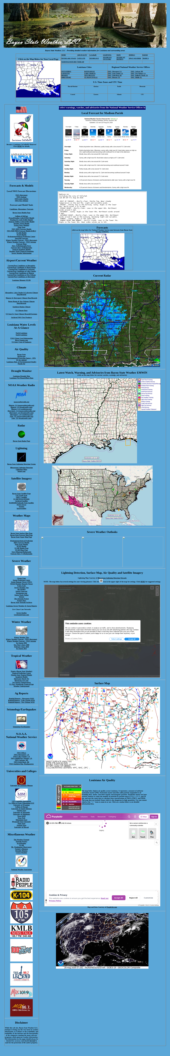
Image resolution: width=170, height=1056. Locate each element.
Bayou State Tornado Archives (21, 602)
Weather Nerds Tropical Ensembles (21, 251)
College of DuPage (21, 216)
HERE (19, 146)
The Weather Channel (21, 840)
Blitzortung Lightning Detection (21, 468)
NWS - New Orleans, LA (138, 73)
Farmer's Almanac (21, 849)
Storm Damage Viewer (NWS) (21, 582)
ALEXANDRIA (66, 71)
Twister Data (21, 601)
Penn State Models (21, 544)
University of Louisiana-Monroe (21, 785)
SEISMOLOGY (94, 58)
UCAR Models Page (21, 548)
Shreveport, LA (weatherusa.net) (21, 415)
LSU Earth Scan (21, 495)
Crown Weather (21, 853)
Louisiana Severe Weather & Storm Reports (21, 606)
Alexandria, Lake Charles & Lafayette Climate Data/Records (21, 293)
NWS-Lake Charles (21, 199)
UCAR (21, 845)
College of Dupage (21, 807)
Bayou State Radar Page (21, 441)
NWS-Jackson (21, 197)
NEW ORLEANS (89, 75)
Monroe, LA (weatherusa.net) (21, 409)
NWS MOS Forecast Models (21, 229)
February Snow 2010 (21, 647)
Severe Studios (21, 613)
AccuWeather (21, 843)
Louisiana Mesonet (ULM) (21, 280)
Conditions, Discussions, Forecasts (21, 209)
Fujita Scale (21, 586)
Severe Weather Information (21, 253)
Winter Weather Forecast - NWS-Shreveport (21, 240)
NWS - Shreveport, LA (115, 71)
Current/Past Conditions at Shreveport (21, 277)
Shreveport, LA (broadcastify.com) (21, 413)
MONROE (64, 75)
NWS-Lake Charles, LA (21, 756)
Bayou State (21, 354)
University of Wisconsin (21, 812)
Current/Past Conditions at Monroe (21, 273)
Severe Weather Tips (21, 588)
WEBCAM (80, 62)
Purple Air (21, 364)
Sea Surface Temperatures (21, 682)
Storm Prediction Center (21, 580)
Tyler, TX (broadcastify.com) (21, 418)
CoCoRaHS (92, 55)
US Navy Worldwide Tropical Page (21, 684)
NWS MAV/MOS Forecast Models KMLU (21, 231)
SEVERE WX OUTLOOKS (107, 58)
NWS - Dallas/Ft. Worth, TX (139, 75)
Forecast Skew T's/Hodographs (21, 554)
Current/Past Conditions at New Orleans (21, 275)
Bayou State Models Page (21, 213)
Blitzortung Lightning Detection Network (112, 578)
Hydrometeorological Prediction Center (21, 236)
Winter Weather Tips (21, 637)
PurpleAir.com (112, 907)
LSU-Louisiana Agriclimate (21, 801)
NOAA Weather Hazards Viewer (21, 584)
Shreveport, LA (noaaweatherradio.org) (21, 411)
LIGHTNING (107, 55)
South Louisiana (21, 335)
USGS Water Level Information (21, 338)
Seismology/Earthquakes (21, 727)
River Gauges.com (21, 340)
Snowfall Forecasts (21, 238)
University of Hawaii (21, 827)
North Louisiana (21, 333)
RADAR (145, 55)
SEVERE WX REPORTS (121, 58)
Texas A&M (21, 816)
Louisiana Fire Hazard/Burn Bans (21, 378)
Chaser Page (21, 578)
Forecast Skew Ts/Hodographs (21, 248)
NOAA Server (21, 505)
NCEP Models (21, 235)
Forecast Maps (21, 244)
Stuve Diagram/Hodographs (21, 552)
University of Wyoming (21, 805)
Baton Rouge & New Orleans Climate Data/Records (21, 302)
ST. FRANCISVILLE (90, 77)
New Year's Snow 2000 (21, 645)
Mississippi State (21, 820)
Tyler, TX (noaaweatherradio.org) (21, 416)
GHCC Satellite (21, 497)
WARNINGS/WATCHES (69, 62)
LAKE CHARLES (90, 73)
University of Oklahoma (21, 814)
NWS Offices (21, 753)
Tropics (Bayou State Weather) (21, 671)
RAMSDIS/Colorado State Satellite (21, 503)
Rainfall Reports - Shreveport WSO (21, 698)
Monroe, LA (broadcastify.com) (21, 407)
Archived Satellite (21, 501)
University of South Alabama (21, 809)
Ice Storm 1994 (21, 643)
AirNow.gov (21, 356)
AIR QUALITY (82, 55)
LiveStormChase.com (21, 615)
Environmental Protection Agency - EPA (21, 358)
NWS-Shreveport (21, 195)
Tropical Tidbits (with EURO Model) (21, 222)
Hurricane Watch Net (21, 679)
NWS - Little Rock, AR (115, 75)
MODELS (132, 55)
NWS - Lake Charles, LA (115, 73)
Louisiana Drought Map (21, 376)
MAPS (119, 55)
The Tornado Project (21, 599)
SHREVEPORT (66, 77)
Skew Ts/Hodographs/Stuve (21, 246)
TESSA (21, 597)
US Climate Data (21, 310)
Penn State (21, 227)
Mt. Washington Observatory (21, 847)
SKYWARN (21, 589)
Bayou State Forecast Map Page (21, 535)
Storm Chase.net (21, 591)
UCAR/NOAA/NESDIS (21, 499)
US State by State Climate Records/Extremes (21, 314)
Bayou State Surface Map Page (21, 533)
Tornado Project (21, 841)
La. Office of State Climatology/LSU (21, 803)
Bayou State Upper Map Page (21, 537)
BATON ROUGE (89, 71)
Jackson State (21, 825)
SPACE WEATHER (135, 58)
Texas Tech (21, 818)
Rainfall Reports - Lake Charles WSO (21, 700)
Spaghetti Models (21, 677)
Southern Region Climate (21, 307)
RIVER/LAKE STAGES (69, 58)
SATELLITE (81, 58)
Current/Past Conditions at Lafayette (21, 269)
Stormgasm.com (21, 593)
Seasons (21, 506)
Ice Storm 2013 (21, 649)
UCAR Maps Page (21, 550)
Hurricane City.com (21, 681)
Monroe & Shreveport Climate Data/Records (21, 298)
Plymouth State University (21, 822)
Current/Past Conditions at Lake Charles (21, 271)
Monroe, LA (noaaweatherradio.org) (21, 405)
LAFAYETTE (65, 73)
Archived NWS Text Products (21, 317)
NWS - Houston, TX (114, 77)
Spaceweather (21, 508)
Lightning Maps (21, 469)
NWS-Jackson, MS (21, 760)
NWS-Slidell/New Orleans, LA (21, 758)
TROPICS (145, 58)
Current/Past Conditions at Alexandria (21, 266)
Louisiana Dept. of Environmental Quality (21, 362)
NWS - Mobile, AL (136, 77)
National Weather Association (21, 869)
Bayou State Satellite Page (21, 493)
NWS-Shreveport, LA (21, 755)
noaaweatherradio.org (21, 402)
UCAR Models (21, 233)
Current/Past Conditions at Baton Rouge (21, 267)
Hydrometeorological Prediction (21, 541)
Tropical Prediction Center (21, 673)
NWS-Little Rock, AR (21, 762)
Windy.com (21, 471)
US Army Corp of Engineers (21, 342)
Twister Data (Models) (21, 225)
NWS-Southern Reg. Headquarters (21, 764)
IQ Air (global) (21, 360)
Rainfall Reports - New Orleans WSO (21, 702)
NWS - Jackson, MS (137, 71)
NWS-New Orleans (21, 201)
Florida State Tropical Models (21, 675)
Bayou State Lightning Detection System (21, 464)
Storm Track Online (21, 595)
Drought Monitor (21, 851)
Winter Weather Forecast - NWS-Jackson (21, 242)
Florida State (21, 810)
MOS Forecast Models (21, 543)
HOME (64, 55)
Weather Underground (21, 686)
